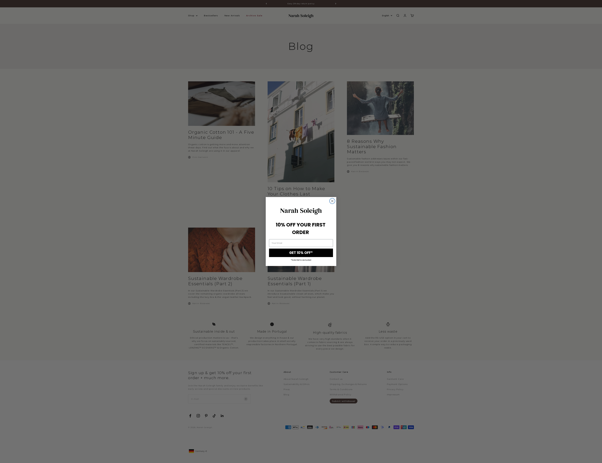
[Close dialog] (332, 201)
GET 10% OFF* (301, 252)
